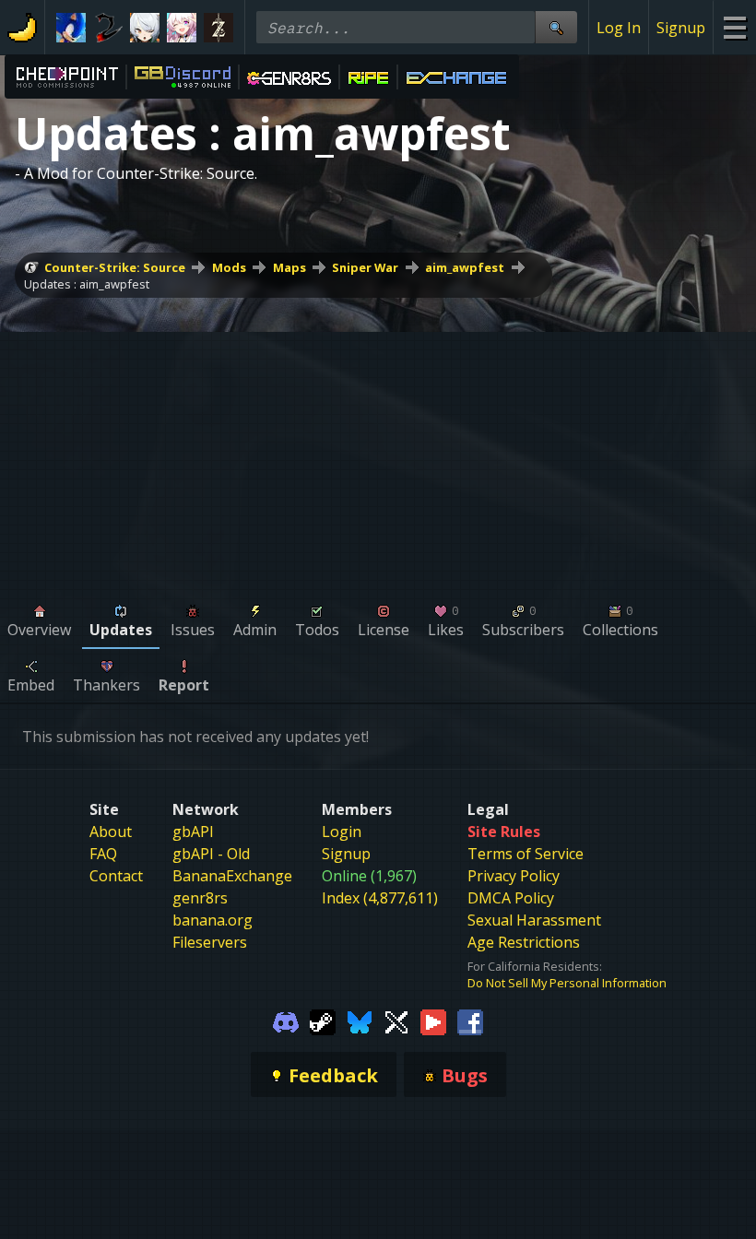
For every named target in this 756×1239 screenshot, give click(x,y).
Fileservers (209, 942)
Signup (680, 28)
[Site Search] (556, 27)
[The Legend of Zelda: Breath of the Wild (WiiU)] (218, 27)
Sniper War (365, 267)
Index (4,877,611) (380, 898)
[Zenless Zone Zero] (144, 27)
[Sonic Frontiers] (71, 27)
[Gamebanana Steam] (322, 1020)
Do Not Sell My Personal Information (567, 982)
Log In (619, 28)
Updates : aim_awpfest (86, 284)
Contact (116, 876)
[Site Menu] (734, 27)
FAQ (103, 854)
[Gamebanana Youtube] (433, 1020)
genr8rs (200, 898)
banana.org (212, 920)
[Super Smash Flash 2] (107, 27)
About (110, 831)
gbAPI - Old (211, 854)
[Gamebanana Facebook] (470, 1020)
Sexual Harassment (534, 920)
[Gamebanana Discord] (286, 1020)
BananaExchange (232, 876)
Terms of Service (525, 854)
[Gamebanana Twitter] (396, 1020)
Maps (289, 267)
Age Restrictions (523, 942)
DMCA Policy (510, 898)
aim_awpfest (464, 267)
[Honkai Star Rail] (181, 27)
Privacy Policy (513, 876)
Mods (229, 267)
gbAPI (193, 831)
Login (341, 831)
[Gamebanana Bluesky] (359, 1020)
